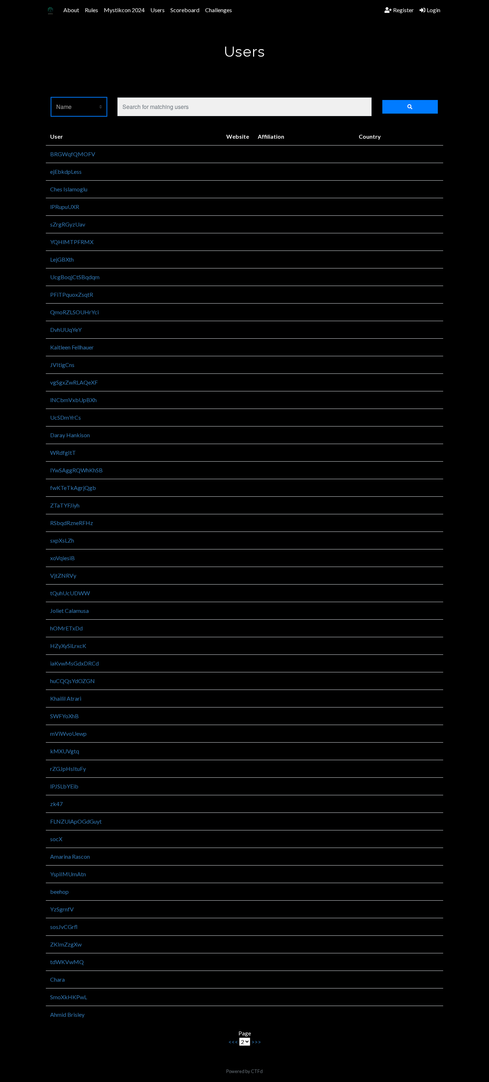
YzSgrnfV (62, 909)
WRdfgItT (63, 452)
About (71, 9)
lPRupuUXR (64, 206)
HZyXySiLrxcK (68, 645)
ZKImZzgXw (66, 944)
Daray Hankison (70, 435)
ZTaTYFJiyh (64, 505)
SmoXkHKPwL (68, 996)
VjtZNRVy (63, 575)
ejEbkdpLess (66, 171)
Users (157, 9)
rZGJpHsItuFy (68, 768)
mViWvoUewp (68, 733)
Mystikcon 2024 (124, 9)
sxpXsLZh (62, 540)
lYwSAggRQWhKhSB (76, 470)
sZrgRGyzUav (67, 224)
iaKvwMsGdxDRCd (74, 663)
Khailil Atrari (65, 698)
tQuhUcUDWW (70, 593)
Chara (57, 979)
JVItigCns (62, 364)
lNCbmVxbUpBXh (73, 399)
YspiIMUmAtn (68, 874)
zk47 (56, 803)
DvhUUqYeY (66, 329)
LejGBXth (62, 259)
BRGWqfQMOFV (72, 154)
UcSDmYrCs (65, 417)
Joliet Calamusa (69, 610)
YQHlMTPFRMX (71, 241)
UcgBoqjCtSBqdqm (75, 276)
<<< (233, 1041)
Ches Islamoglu (68, 189)
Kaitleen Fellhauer (72, 347)
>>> (256, 1041)
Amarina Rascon (70, 856)
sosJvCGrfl (64, 926)
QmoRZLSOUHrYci (74, 312)
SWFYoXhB (64, 715)
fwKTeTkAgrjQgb (73, 487)
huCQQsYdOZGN (72, 680)
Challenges (218, 9)
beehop (59, 891)
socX (56, 838)
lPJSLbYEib (64, 786)
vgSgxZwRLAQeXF (74, 382)
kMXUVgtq (64, 751)
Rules (91, 9)
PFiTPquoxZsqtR (71, 294)
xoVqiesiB (62, 557)
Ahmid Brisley (67, 1014)
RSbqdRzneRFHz (71, 522)
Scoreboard (184, 9)
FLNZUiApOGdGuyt (76, 821)
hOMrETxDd (66, 628)
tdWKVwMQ (67, 961)
